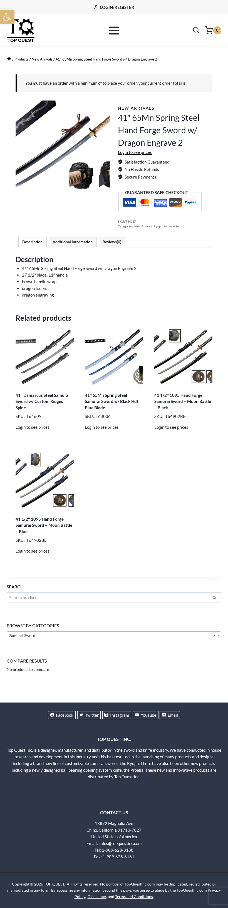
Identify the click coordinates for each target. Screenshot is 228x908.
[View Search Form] (196, 30)
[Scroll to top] (214, 883)
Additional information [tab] (73, 242)
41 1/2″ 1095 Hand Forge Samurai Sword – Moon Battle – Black (182, 401)
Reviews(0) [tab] (112, 242)
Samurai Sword (173, 226)
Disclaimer (97, 896)
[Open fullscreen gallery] (104, 189)
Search (216, 598)
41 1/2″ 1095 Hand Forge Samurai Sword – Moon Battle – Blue (44, 525)
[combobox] (114, 635)
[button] (7, 17)
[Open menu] (114, 30)
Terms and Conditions (134, 896)
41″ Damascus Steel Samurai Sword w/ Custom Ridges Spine (43, 401)
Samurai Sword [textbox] (112, 635)
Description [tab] (32, 242)
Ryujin (158, 226)
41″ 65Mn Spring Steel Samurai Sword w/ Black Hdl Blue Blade (111, 401)
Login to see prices (135, 152)
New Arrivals (136, 108)
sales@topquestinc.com (120, 843)
